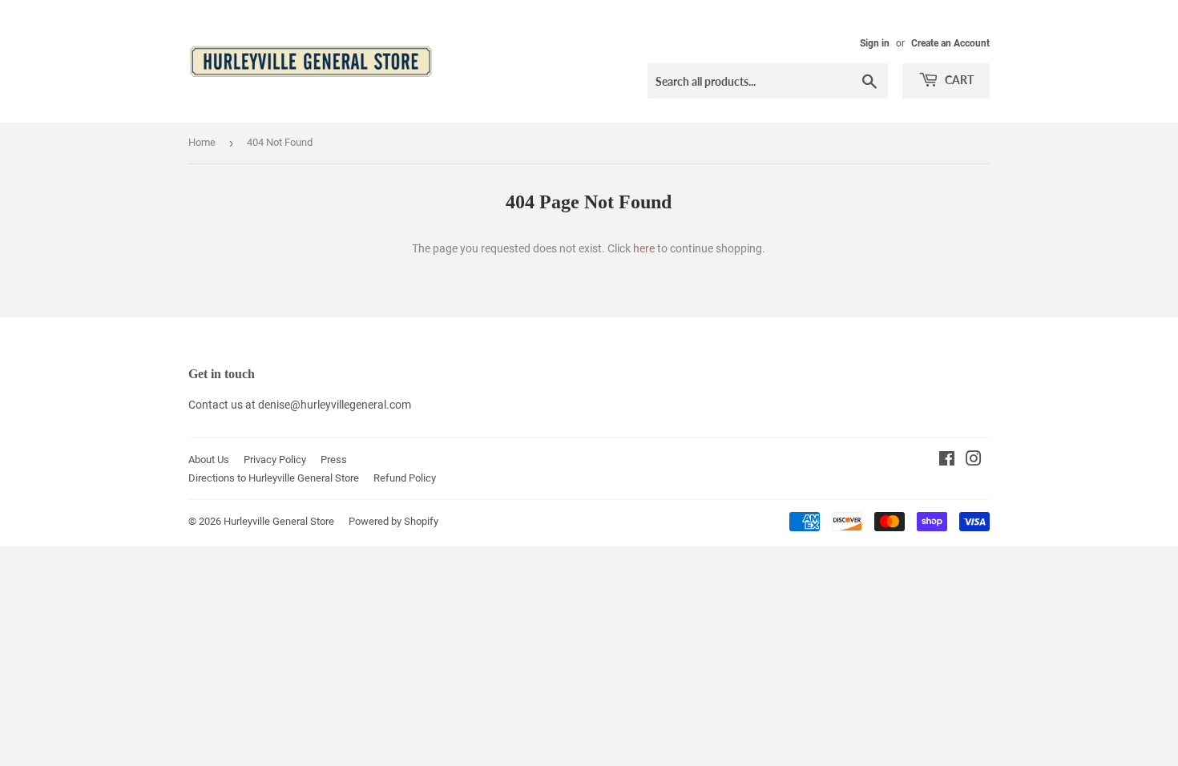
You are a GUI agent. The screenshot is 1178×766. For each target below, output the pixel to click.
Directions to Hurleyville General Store (273, 478)
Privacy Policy (275, 460)
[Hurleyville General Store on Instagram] (974, 460)
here (644, 248)
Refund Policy (404, 478)
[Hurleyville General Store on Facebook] (946, 460)
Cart (958, 80)
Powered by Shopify (393, 521)
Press (334, 460)
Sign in (875, 43)
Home (202, 142)
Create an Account (950, 43)
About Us (208, 460)
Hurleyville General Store (279, 521)
